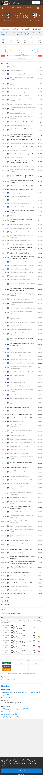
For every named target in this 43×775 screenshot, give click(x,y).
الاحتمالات (4, 657)
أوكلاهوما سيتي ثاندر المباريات (10, 717)
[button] (21, 63)
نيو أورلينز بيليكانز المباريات (9, 714)
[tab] (5, 29)
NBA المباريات (5, 711)
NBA (8, 695)
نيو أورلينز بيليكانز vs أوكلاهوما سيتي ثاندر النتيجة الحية (20, 692)
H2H (2, 618)
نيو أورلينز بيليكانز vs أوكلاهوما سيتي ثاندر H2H (15, 709)
